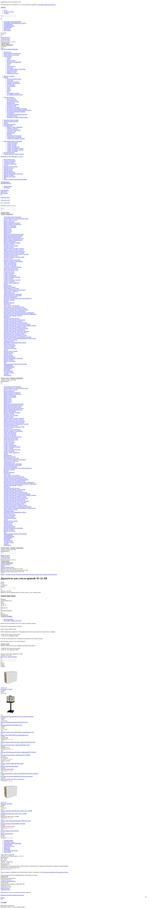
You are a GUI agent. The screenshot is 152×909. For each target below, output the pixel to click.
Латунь (9, 90)
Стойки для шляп (11, 145)
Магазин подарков (9, 175)
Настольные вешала (9, 271)
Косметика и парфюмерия (14, 62)
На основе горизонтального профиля (17, 108)
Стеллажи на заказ (9, 341)
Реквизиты (3, 895)
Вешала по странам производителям (13, 234)
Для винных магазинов (10, 163)
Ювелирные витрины (10, 124)
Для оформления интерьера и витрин (17, 114)
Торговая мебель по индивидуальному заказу (16, 218)
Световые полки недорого (11, 255)
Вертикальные (11, 103)
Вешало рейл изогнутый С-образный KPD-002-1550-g (15, 745)
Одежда (9, 57)
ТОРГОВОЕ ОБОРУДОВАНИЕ (12, 21)
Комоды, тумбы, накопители (14, 127)
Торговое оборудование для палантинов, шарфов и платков (20, 325)
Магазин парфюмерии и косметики (13, 173)
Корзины (9, 134)
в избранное (4, 585)
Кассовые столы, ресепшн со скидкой (14, 252)
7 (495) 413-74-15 (5, 39)
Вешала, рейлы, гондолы (10, 220)
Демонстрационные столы (11, 121)
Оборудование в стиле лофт (11, 55)
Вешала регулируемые (10, 225)
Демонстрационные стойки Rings (13, 294)
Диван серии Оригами (10, 264)
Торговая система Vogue (35, 574)
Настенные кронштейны (10, 297)
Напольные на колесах (13, 81)
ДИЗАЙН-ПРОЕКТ (9, 26)
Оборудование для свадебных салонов (14, 334)
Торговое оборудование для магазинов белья (16, 328)
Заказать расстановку (6, 616)
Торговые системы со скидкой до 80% (14, 257)
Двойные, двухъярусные (13, 83)
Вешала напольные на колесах (12, 223)
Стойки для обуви (12, 144)
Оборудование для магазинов (12, 305)
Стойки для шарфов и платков (15, 148)
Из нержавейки (11, 86)
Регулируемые (11, 84)
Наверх (3, 897)
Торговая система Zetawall (50, 574)
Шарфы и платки (11, 72)
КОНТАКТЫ (7, 30)
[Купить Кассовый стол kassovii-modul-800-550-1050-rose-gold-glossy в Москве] (19, 773)
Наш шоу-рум (7, 52)
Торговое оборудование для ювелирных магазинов (17, 337)
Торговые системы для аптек (11, 318)
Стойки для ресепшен (10, 161)
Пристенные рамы (12, 100)
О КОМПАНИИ (8, 371)
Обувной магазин (8, 168)
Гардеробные (10, 113)
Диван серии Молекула (10, 262)
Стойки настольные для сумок (15, 149)
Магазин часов (8, 169)
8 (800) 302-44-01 (5, 37)
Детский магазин (8, 171)
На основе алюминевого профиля (16, 111)
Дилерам (6, 13)
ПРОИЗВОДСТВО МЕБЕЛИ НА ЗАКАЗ (15, 23)
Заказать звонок (5, 43)
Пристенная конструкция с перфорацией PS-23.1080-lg (15, 755)
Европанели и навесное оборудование (17, 117)
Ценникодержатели (9, 152)
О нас (5, 10)
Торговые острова (9, 247)
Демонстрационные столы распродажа (14, 251)
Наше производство (9, 159)
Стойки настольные (12, 142)
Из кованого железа (12, 116)
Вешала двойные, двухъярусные (12, 224)
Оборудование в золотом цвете (12, 53)
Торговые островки (9, 162)
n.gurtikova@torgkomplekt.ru (8, 881)
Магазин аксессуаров (9, 176)
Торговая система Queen (22, 574)
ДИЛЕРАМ (7, 849)
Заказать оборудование (7, 45)
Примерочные (11, 133)
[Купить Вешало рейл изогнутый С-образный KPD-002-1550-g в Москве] (18, 742)
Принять (3, 7)
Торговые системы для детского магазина (15, 332)
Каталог (3, 574)
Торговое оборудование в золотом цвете (15, 290)
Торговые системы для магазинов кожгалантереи (17, 324)
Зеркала (6, 123)
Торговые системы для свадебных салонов (15, 335)
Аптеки (6, 165)
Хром (8, 87)
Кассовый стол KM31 (6, 689)
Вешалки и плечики (9, 76)
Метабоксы (7, 317)
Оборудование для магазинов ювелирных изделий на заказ (20, 338)
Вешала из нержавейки (10, 227)
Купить (3, 666)
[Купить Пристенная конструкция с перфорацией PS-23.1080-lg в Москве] (18, 752)
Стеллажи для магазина (10, 265)
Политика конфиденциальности (15, 895)
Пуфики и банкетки (12, 128)
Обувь (8, 59)
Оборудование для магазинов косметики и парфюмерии (19, 312)
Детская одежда (11, 66)
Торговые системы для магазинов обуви (14, 311)
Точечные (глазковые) (13, 104)
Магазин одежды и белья (10, 166)
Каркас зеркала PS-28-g (7, 833)
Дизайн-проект (8, 186)
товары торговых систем (10, 339)
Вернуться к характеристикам (9, 656)
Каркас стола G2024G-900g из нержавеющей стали (14, 735)
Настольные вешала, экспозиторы (16, 69)
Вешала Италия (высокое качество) (13, 235)
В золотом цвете (11, 98)
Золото (9, 89)
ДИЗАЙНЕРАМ (8, 24)
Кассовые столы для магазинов (12, 260)
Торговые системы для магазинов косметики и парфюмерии (20, 314)
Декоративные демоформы (14, 137)
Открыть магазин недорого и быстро (14, 154)
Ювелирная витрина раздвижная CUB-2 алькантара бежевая (17, 716)
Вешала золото (8, 230)
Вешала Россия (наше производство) (14, 238)
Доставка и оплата (9, 11)
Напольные (10, 80)
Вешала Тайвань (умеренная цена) (13, 240)
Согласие (6, 872)
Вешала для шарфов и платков (12, 242)
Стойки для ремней (12, 151)
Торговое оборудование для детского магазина (16, 331)
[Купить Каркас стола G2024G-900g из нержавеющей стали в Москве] (17, 732)
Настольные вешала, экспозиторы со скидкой (16, 254)
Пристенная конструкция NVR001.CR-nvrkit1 (13, 823)
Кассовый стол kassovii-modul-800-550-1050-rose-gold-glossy (17, 776)
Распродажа (7, 304)
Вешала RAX (7, 233)
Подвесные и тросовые (13, 107)
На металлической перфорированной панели (19, 110)
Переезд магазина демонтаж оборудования (15, 179)
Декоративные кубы (9, 292)
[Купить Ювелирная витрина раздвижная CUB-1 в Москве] (14, 722)
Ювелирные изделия (12, 73)
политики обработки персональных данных (56, 872)
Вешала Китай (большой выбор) (12, 237)
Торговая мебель (8, 125)
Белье (8, 65)
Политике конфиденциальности (47, 4)
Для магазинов (8, 56)
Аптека (9, 63)
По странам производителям (14, 94)
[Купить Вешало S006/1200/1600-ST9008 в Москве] (12, 763)
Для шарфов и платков (13, 93)
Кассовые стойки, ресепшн (11, 120)
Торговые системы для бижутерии (13, 321)
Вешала (6, 77)
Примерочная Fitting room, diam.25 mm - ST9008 (13, 813)
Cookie (2, 2)
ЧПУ (5, 178)
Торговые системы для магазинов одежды (15, 308)
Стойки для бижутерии (13, 147)
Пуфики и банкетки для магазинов (13, 261)
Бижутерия (10, 67)
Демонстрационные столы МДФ (12, 295)
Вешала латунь (8, 231)
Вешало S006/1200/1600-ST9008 (9, 766)
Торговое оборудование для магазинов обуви (16, 310)
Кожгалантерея (11, 60)
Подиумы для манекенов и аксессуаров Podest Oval (18, 298)
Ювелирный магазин (9, 172)
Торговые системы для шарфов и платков (15, 327)
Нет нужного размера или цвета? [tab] (13, 620)
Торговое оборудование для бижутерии (14, 320)
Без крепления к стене (13, 101)
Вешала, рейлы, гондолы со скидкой (14, 250)
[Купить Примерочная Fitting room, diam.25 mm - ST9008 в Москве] (16, 810)
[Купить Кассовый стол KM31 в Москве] (10, 686)
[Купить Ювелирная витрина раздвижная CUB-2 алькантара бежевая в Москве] (10, 713)
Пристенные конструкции (14, 79)
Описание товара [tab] (8, 619)
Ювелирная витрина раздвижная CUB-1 (11, 725)
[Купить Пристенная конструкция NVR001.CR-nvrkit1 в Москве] (16, 820)
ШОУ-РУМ (7, 29)
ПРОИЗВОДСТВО (9, 842)
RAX (8, 91)
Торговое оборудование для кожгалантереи (15, 322)
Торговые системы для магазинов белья (14, 329)
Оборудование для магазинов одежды (14, 307)
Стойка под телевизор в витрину (16, 138)
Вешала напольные (9, 221)
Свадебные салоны (12, 70)
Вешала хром (7, 228)
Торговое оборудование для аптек (13, 315)
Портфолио (7, 187)
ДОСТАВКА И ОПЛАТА (11, 850)
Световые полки (11, 131)
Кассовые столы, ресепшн (11, 245)
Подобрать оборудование (17, 378)
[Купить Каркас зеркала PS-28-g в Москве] (10, 830)
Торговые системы (9, 97)
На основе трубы (11, 106)
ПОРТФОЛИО (8, 27)
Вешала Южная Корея (10, 241)
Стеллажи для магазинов (13, 130)
